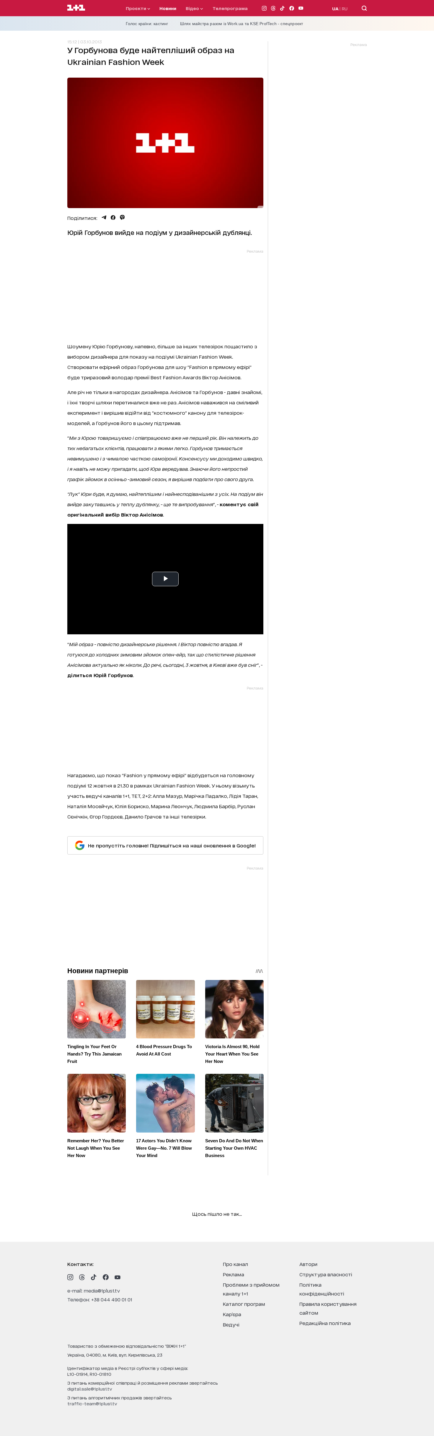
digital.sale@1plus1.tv (89, 1388)
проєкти (136, 8)
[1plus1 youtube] (117, 1277)
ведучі (231, 1324)
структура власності (325, 1274)
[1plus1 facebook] (106, 1277)
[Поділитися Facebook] (113, 217)
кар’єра (232, 1314)
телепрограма (230, 8)
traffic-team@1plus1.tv (92, 1403)
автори (308, 1264)
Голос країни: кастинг (147, 23)
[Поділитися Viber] (122, 217)
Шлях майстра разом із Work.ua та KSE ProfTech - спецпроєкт (241, 23)
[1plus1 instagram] (70, 1277)
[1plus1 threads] (82, 1277)
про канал (235, 1264)
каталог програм (244, 1303)
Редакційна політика (325, 1323)
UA (335, 8)
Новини (167, 8)
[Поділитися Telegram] (104, 217)
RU (344, 8)
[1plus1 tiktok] (94, 1277)
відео (193, 8)
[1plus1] (76, 8)
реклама (233, 1274)
